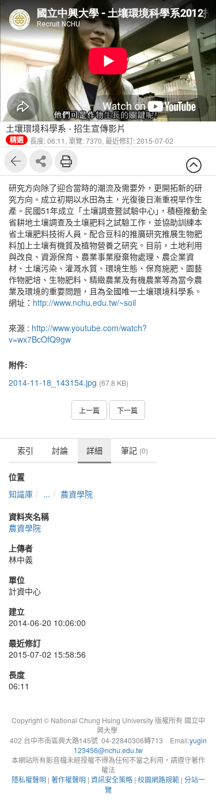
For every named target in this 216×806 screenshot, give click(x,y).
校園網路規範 (158, 779)
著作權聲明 (68, 779)
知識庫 (21, 494)
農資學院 (76, 494)
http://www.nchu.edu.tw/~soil (84, 302)
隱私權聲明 (29, 779)
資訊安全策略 (111, 779)
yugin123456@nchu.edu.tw (140, 745)
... (46, 494)
